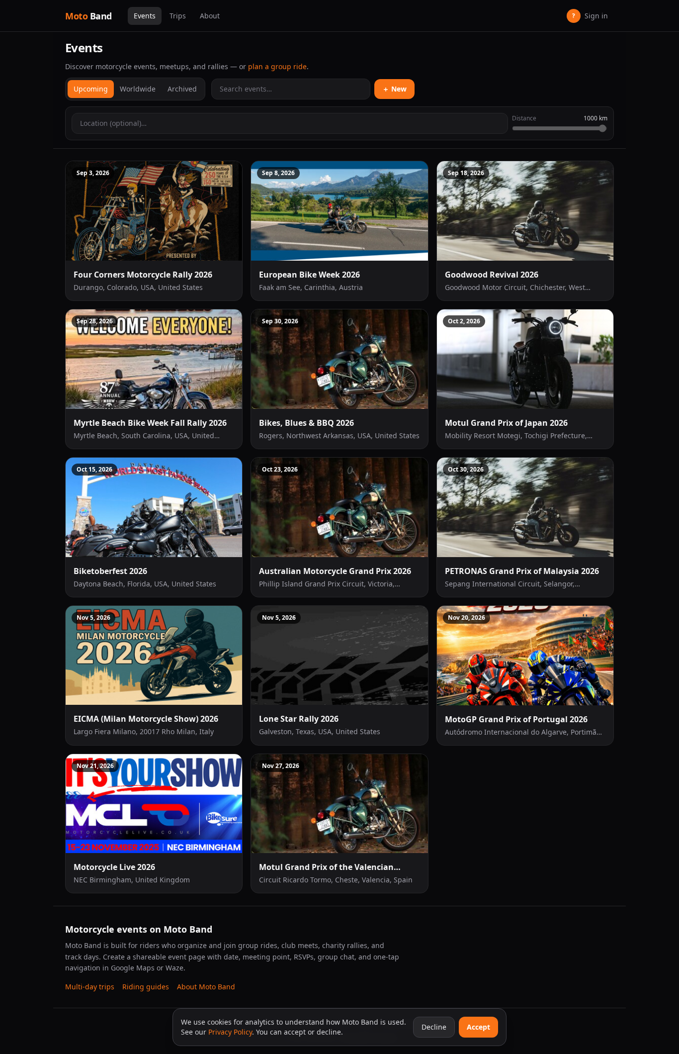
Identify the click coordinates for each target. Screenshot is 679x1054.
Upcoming (91, 89)
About (210, 15)
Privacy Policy (230, 1032)
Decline (434, 1027)
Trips (178, 15)
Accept (478, 1027)
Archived (182, 89)
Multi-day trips (89, 986)
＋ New (394, 89)
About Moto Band (206, 986)
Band (88, 16)
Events (145, 15)
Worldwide (138, 89)
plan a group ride (277, 66)
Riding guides (145, 986)
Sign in (590, 15)
